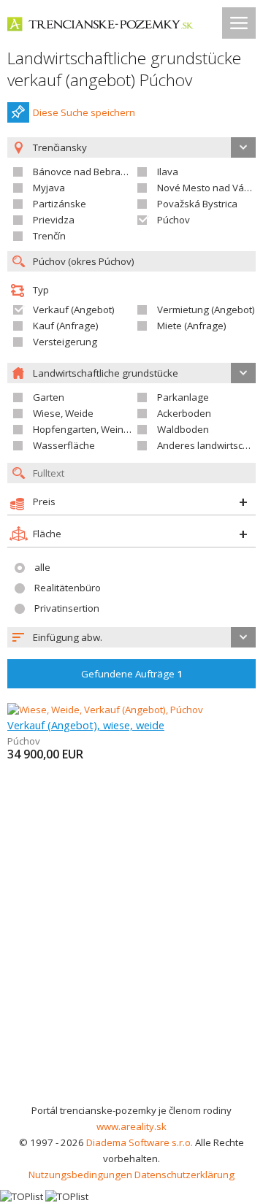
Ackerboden (184, 413)
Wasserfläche (64, 445)
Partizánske (59, 203)
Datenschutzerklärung (184, 1174)
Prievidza (54, 219)
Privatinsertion (66, 608)
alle (42, 567)
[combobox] (131, 637)
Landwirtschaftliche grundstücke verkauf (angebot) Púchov (124, 69)
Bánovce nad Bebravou (85, 171)
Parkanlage (183, 397)
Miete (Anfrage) (191, 325)
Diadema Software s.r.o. (139, 1142)
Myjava (49, 187)
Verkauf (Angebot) (74, 309)
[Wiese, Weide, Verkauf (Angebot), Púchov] (105, 709)
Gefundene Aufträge (132, 673)
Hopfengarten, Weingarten (93, 429)
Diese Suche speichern (84, 112)
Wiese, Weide (63, 413)
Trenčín (49, 235)
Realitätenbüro (67, 587)
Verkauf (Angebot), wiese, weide (85, 725)
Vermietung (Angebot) (206, 309)
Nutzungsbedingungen (80, 1174)
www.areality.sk (131, 1126)
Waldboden (183, 429)
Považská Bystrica (197, 203)
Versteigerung (65, 341)
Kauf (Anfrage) (66, 325)
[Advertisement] (131, 963)
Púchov (173, 219)
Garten (48, 397)
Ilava (167, 171)
